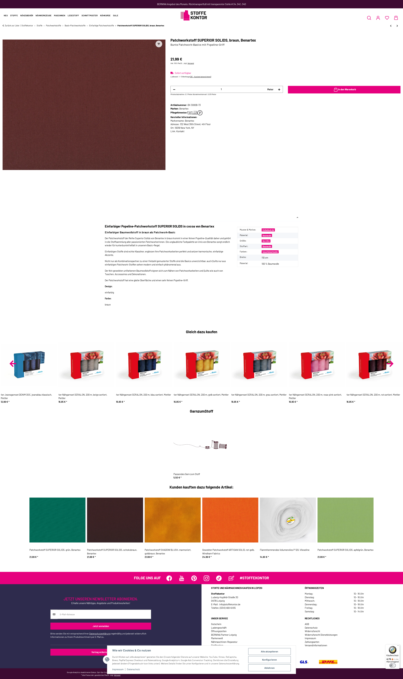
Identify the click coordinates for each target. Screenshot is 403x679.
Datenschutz (133, 669)
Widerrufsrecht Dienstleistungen (321, 634)
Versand (190, 63)
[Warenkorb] (396, 17)
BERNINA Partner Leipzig (224, 634)
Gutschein (216, 624)
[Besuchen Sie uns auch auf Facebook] (169, 578)
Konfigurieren (269, 659)
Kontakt (180, 131)
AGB (307, 624)
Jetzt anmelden (101, 626)
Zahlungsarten (312, 641)
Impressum (118, 669)
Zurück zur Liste (12, 25)
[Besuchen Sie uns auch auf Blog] (231, 578)
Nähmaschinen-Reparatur (224, 641)
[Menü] (398, 646)
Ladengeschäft (219, 627)
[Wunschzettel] (387, 17)
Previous (13, 363)
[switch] (392, 665)
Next (390, 363)
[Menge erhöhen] (279, 89)
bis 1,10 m (266, 241)
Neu (6, 15)
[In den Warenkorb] (5, 36)
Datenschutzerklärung (99, 633)
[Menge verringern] (174, 89)
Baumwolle (267, 235)
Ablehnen (269, 668)
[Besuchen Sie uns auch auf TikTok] (219, 578)
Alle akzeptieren (269, 651)
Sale (115, 15)
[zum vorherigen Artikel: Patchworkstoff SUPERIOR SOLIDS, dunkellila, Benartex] (391, 25)
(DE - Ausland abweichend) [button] (200, 76)
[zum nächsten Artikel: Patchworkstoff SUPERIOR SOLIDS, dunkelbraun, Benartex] (397, 25)
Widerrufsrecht (312, 631)
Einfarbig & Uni (268, 230)
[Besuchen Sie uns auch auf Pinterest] (194, 578)
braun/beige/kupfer (270, 252)
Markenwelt (217, 638)
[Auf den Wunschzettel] (158, 43)
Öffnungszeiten (219, 631)
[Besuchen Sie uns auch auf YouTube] (182, 578)
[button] (369, 17)
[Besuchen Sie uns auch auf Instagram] (206, 578)
